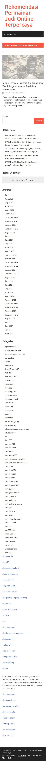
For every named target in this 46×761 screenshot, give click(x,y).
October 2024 (10, 270)
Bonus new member (10, 706)
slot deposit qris (9, 700)
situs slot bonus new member (17, 429)
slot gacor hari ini (12, 492)
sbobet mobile (8, 712)
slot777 (8, 526)
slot (4, 621)
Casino (7, 361)
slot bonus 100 (11, 455)
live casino (9, 384)
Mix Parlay (9, 402)
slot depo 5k (10, 477)
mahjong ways (11, 395)
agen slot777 (10, 346)
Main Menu (11, 34)
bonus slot (9, 358)
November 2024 (11, 266)
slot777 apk (10, 530)
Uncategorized (11, 549)
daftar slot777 (11, 365)
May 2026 (8, 202)
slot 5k (5, 668)
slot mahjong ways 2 (13, 504)
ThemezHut (6, 758)
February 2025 (10, 255)
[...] (26, 105)
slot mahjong (10, 500)
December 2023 (11, 303)
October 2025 (10, 225)
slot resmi (9, 515)
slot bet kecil (10, 447)
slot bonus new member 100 (16, 462)
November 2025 (11, 221)
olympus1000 (10, 410)
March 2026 (9, 210)
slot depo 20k (10, 474)
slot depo (9, 466)
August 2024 (10, 277)
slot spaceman (8, 627)
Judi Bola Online (12, 376)
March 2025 (9, 251)
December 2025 (11, 217)
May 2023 (8, 330)
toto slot (9, 545)
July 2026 (9, 195)
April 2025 (9, 247)
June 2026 (9, 199)
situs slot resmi (8, 651)
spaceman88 (10, 541)
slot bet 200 (10, 444)
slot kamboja (10, 496)
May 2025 (8, 243)
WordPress (22, 755)
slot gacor (9, 489)
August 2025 (10, 232)
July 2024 (9, 281)
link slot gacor (8, 718)
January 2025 (10, 258)
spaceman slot (11, 537)
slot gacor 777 (8, 639)
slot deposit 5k (8, 723)
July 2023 (9, 322)
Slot (6, 436)
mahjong (8, 388)
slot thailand (10, 522)
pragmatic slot (8, 585)
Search (5, 116)
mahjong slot (10, 391)
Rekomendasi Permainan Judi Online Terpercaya (21, 15)
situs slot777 (10, 432)
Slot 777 (8, 440)
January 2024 (10, 300)
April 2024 (9, 292)
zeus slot (8, 552)
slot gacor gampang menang (14, 597)
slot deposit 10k (11, 481)
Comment (22, 93)
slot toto (6, 615)
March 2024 (9, 296)
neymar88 (9, 406)
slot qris (8, 507)
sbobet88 (9, 417)
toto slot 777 (7, 580)
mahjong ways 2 (11, 399)
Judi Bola (9, 373)
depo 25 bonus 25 (12, 369)
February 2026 (10, 213)
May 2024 (8, 288)
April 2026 (9, 206)
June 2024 (9, 285)
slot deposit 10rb (12, 485)
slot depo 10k (10, 470)
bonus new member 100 (15, 354)
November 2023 (11, 307)
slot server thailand (10, 568)
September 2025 (12, 229)
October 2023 (10, 311)
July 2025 (9, 236)
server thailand (8, 729)
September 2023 (12, 315)
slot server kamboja (13, 519)
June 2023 (9, 326)
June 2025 (9, 240)
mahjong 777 (7, 645)
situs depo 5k (10, 425)
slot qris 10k (10, 511)
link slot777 (10, 380)
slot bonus (9, 451)
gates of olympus (9, 609)
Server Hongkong (12, 421)
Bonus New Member (13, 350)
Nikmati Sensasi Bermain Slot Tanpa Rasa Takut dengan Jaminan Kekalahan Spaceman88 (23, 86)
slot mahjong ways (10, 574)
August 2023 (10, 318)
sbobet (8, 414)
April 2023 (9, 333)
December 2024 (11, 262)
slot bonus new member (15, 459)
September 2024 (12, 273)
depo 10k (6, 562)
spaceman (9, 534)
